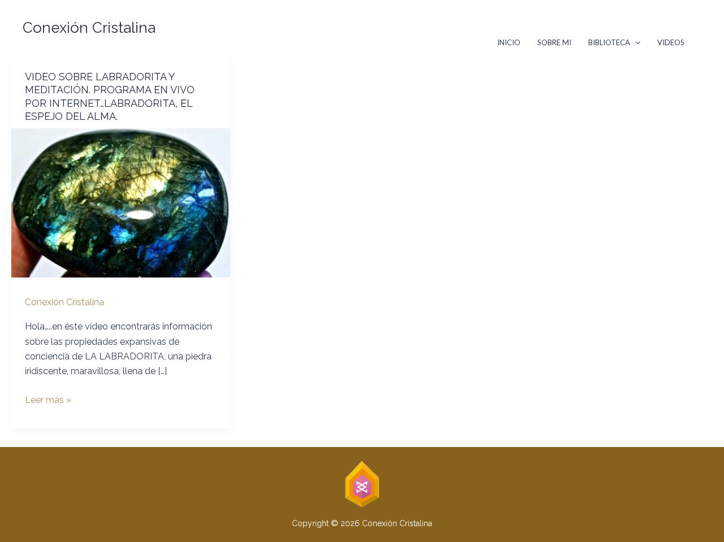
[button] (361, 28)
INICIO (508, 42)
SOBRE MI (554, 42)
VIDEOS (670, 42)
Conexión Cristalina (89, 27)
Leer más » (48, 400)
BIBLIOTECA (609, 42)
